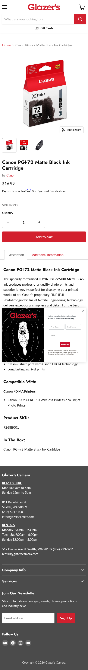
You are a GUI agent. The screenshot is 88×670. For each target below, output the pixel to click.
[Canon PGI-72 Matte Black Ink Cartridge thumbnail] (9, 145)
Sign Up (66, 618)
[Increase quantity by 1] (39, 222)
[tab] (16, 254)
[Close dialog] (83, 311)
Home (6, 45)
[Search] (80, 19)
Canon (10, 175)
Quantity (7, 213)
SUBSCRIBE (65, 344)
